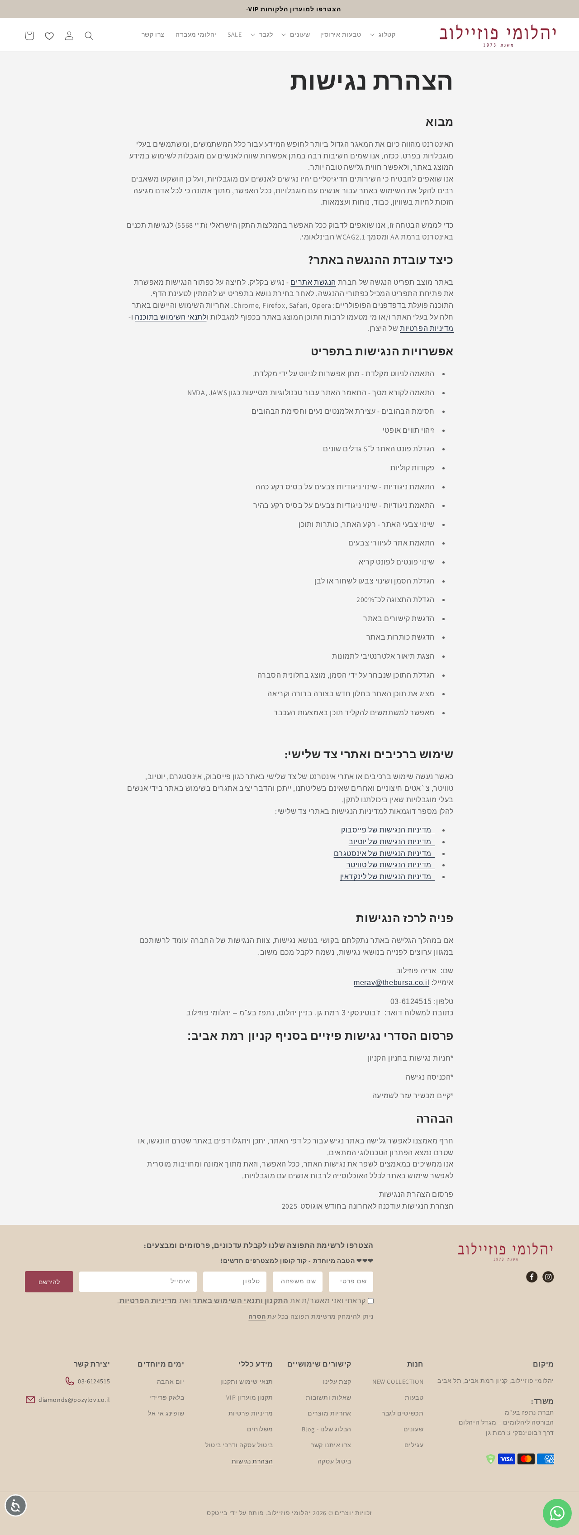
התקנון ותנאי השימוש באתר (240, 1301)
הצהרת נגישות (252, 1461)
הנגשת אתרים (313, 282)
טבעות (413, 1397)
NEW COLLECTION (397, 1381)
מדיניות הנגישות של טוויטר (390, 865)
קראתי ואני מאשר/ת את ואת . (241, 1301)
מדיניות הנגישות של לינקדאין (387, 876)
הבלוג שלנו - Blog (326, 1429)
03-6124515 (94, 1381)
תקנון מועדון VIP (249, 1397)
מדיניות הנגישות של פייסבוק (388, 830)
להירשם (49, 1282)
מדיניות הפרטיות (427, 329)
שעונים (413, 1429)
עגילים (413, 1445)
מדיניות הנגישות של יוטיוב (392, 841)
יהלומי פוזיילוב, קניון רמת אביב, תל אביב (495, 1380)
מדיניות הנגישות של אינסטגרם (384, 853)
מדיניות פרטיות (250, 1413)
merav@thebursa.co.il (391, 982)
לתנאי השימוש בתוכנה (170, 317)
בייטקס (217, 1513)
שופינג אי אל (166, 1413)
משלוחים (260, 1429)
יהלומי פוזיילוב (289, 1513)
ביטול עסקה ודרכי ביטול (239, 1445)
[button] (383, 35)
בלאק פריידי (167, 1397)
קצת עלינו (337, 1381)
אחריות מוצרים (329, 1413)
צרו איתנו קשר (331, 1445)
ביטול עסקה (334, 1461)
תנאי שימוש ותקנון (246, 1381)
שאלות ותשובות (328, 1397)
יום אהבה (171, 1381)
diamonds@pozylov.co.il (74, 1399)
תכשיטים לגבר (402, 1413)
